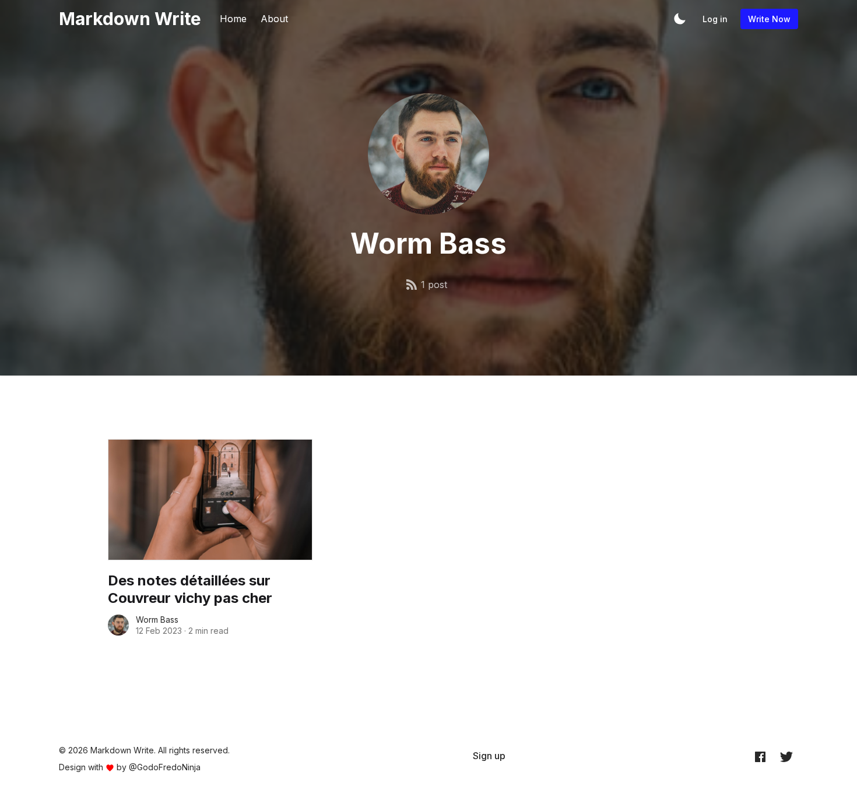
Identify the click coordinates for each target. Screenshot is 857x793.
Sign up (489, 756)
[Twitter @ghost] (786, 756)
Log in (715, 19)
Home (233, 18)
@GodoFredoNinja (165, 767)
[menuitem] (489, 755)
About (274, 18)
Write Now (769, 19)
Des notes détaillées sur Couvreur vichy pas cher (190, 589)
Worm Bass (157, 619)
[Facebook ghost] (760, 756)
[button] (679, 18)
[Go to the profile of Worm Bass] (118, 625)
